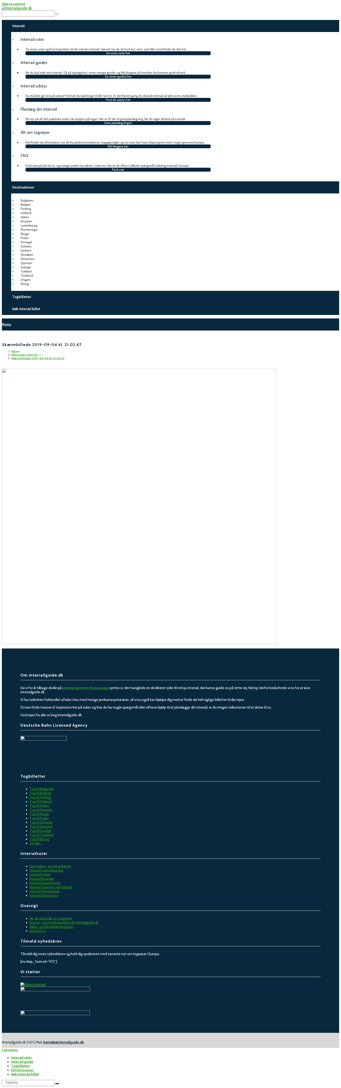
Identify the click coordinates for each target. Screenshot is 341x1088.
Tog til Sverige (40, 831)
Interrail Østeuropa (44, 895)
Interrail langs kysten (45, 883)
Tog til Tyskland (42, 835)
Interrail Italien (40, 875)
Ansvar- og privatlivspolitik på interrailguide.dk (64, 923)
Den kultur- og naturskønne (50, 866)
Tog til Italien (39, 806)
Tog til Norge (39, 814)
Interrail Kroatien (42, 879)
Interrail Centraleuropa (46, 870)
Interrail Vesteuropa (44, 891)
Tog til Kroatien (41, 810)
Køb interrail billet (25, 1074)
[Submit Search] (57, 1083)
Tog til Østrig (39, 839)
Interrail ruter (21, 1058)
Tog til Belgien (40, 793)
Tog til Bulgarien (42, 789)
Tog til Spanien (41, 827)
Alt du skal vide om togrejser (51, 918)
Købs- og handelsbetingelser (52, 927)
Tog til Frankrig (40, 797)
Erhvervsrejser (22, 1070)
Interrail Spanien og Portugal (51, 887)
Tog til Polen (39, 818)
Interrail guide (22, 1062)
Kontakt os (38, 931)
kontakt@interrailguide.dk (63, 1042)
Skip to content (13, 4)
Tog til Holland (40, 801)
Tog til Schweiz (41, 822)
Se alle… (36, 843)
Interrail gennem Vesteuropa (85, 688)
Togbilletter (20, 1066)
